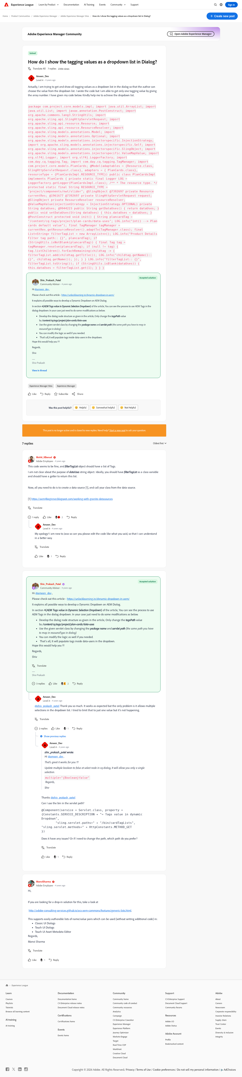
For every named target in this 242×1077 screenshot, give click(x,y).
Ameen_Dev (42, 76)
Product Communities (20, 16)
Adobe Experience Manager (45, 16)
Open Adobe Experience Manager (193, 34)
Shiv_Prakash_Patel (50, 280)
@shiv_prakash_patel (47, 706)
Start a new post (117, 430)
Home (5, 16)
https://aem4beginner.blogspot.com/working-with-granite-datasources (72, 499)
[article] (93, 487)
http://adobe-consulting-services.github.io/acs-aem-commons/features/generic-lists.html (80, 910)
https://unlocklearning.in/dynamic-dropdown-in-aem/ (87, 295)
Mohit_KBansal (44, 457)
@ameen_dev (42, 289)
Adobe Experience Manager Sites (75, 16)
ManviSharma (43, 881)
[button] (222, 16)
